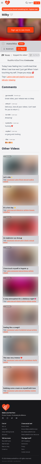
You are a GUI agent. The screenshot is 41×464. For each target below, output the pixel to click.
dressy (5, 242)
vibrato (5, 80)
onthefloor (6, 212)
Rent (23, 49)
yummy (5, 362)
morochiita (11, 43)
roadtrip (31, 180)
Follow (21, 44)
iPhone (21, 180)
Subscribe (4, 429)
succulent (30, 76)
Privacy (23, 446)
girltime (5, 181)
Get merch (4, 434)
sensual (31, 240)
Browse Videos (25, 426)
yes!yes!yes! (10, 180)
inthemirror (19, 210)
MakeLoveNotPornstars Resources (30, 434)
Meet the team (5, 444)
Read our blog (5, 446)
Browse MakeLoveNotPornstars (29, 429)
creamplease (28, 360)
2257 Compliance (25, 441)
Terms (22, 449)
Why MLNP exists (6, 441)
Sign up (4, 426)
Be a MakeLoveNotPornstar (28, 432)
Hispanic (32, 210)
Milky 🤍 (7, 14)
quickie (34, 301)
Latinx (9, 76)
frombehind (22, 330)
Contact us (4, 449)
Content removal (25, 452)
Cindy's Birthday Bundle (8, 432)
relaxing (11, 80)
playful (22, 76)
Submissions (24, 444)
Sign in (30, 3)
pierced (15, 76)
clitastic (26, 240)
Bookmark (9, 49)
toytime (23, 301)
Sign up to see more (20, 30)
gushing (5, 392)
